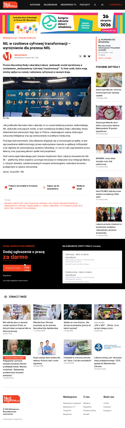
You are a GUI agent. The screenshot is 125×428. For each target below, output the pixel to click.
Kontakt (86, 414)
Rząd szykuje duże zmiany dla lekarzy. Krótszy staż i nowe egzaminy (46, 361)
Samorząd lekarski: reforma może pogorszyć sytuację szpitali (108, 93)
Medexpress (20, 55)
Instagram (107, 411)
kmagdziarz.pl (17, 419)
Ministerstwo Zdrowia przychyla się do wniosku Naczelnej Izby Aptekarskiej (45, 325)
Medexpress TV (69, 407)
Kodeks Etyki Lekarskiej (25, 208)
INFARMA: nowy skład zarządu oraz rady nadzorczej (105, 161)
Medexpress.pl (10, 38)
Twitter (106, 403)
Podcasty (85, 5)
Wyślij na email (80, 187)
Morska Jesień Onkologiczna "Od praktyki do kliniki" (109, 48)
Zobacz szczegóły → (105, 58)
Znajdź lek (67, 411)
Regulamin (7, 275)
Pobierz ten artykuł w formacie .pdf (23, 187)
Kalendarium (50, 5)
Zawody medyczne (27, 38)
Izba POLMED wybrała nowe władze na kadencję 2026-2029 (108, 194)
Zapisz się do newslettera (53, 187)
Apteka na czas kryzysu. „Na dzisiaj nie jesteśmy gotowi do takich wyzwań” (77, 325)
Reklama (86, 403)
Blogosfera (67, 414)
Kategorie (35, 5)
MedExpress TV (68, 5)
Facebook (107, 407)
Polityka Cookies (89, 411)
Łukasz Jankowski (50, 206)
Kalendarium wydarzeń (72, 403)
